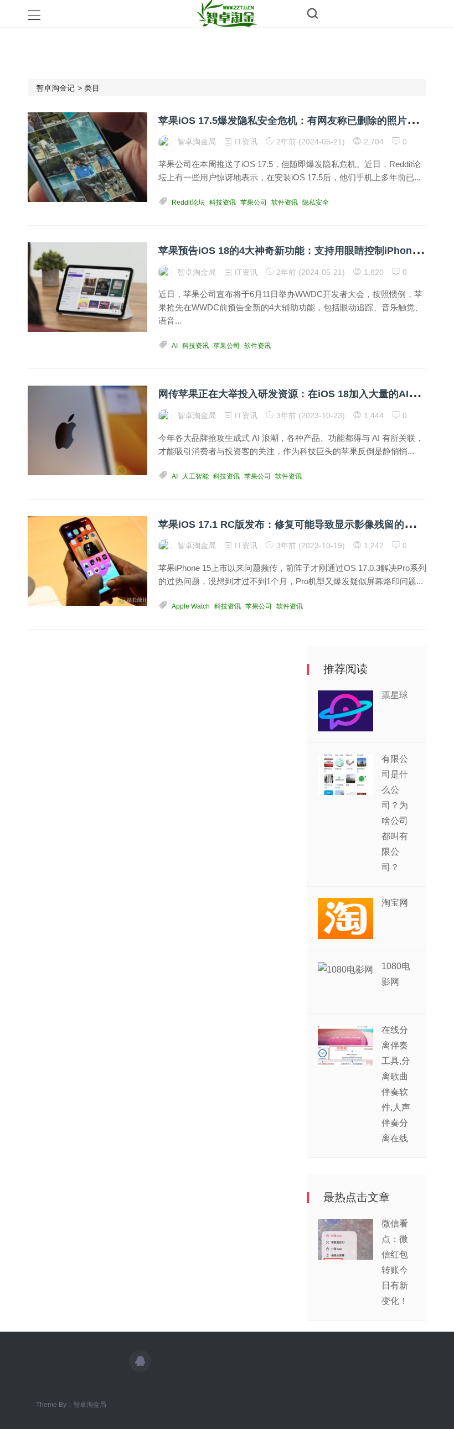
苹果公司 (253, 202)
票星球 (394, 695)
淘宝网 (394, 902)
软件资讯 (284, 202)
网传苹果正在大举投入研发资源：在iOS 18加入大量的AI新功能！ (303, 393)
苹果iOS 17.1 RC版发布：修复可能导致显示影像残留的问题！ (296, 524)
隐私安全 (315, 202)
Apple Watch (191, 606)
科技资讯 (222, 202)
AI (175, 346)
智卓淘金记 (55, 88)
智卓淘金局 (89, 1405)
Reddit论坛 (188, 202)
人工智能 (195, 476)
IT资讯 (246, 141)
